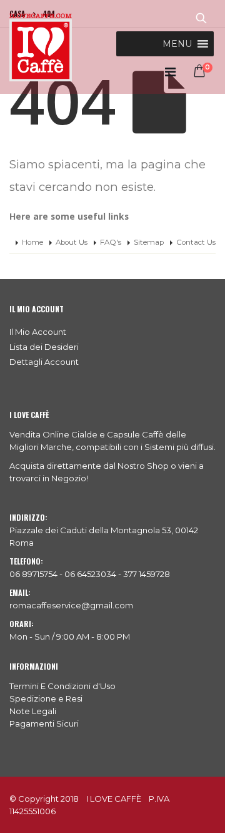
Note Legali (32, 711)
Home (32, 242)
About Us (72, 242)
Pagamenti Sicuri (44, 723)
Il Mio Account (37, 332)
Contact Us (196, 242)
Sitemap (149, 242)
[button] (177, 43)
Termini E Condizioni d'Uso (62, 686)
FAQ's (110, 242)
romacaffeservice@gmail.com (71, 605)
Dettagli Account (44, 362)
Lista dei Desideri (44, 347)
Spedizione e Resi (45, 698)
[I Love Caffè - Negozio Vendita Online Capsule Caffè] (40, 47)
